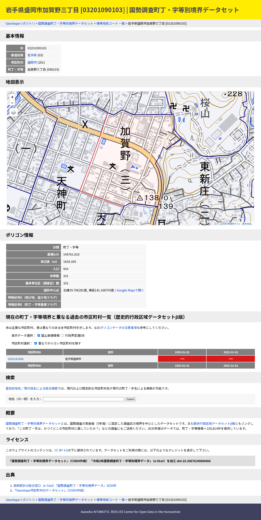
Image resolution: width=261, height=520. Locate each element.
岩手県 (32, 55)
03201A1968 (16, 359)
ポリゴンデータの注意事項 (118, 327)
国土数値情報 (50, 335)
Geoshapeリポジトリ (20, 23)
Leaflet (223, 223)
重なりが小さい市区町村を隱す (59, 343)
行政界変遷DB (74, 335)
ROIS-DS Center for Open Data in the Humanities (145, 511)
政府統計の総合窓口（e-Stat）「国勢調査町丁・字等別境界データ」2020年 (64, 485)
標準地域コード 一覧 (110, 23)
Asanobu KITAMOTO (95, 511)
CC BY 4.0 (61, 450)
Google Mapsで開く (130, 290)
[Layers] (13, 112)
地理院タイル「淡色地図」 (240, 223)
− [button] (12, 102)
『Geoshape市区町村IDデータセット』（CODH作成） (49, 490)
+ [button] (12, 97)
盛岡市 (32, 62)
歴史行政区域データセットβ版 (214, 423)
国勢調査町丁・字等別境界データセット (65, 23)
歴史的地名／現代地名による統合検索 (32, 388)
